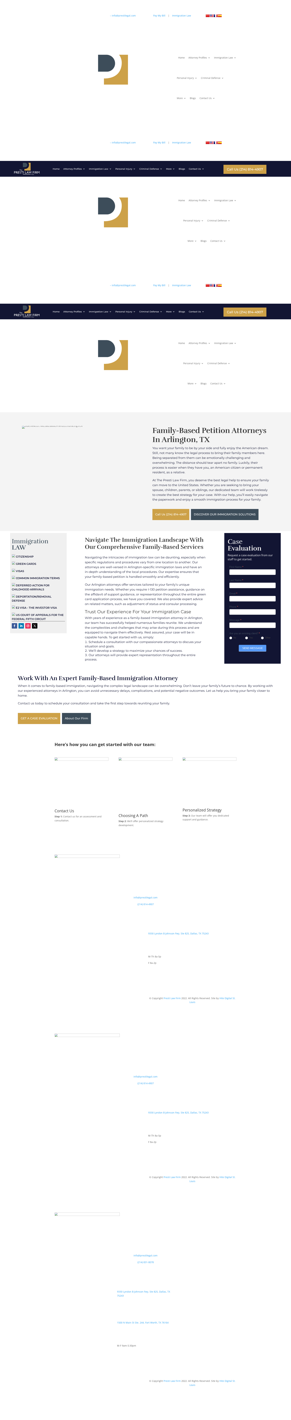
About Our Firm (76, 718)
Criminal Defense (210, 78)
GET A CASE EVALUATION (39, 718)
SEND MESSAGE (252, 648)
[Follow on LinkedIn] (84, 16)
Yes (251, 637)
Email (233, 593)
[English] (212, 16)
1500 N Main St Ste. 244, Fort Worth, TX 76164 (143, 1322)
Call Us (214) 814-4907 (245, 169)
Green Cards (25, 563)
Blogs (193, 98)
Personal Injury (185, 78)
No (234, 637)
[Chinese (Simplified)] (208, 16)
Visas (19, 571)
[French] (216, 16)
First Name (236, 566)
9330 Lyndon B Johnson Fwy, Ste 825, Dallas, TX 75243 (178, 933)
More (180, 98)
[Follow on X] (97, 16)
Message (235, 620)
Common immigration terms (37, 578)
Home (181, 57)
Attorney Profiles (197, 57)
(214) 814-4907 (145, 904)
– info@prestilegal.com (123, 15)
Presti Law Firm (172, 998)
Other (267, 637)
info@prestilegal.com (145, 897)
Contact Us (206, 98)
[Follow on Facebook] (77, 16)
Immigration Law (223, 57)
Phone (233, 606)
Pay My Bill (159, 15)
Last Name (236, 580)
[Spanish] (220, 16)
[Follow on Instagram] (90, 16)
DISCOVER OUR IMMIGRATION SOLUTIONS (225, 514)
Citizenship (24, 556)
